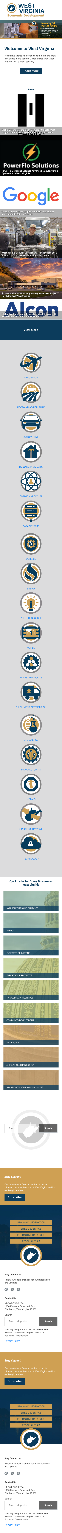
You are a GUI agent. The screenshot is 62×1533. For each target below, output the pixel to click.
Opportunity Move (30, 829)
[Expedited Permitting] (31, 943)
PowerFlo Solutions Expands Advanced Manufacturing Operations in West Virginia (30, 172)
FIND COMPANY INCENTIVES (19, 997)
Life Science (31, 739)
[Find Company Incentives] (31, 987)
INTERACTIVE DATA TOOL (31, 1235)
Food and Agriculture (31, 407)
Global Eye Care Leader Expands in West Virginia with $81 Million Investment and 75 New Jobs (29, 315)
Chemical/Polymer (31, 496)
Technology (31, 858)
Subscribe (15, 1197)
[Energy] (31, 920)
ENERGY (10, 930)
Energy (31, 588)
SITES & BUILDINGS (31, 1228)
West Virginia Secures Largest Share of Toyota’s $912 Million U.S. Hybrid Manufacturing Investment (29, 254)
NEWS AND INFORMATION (31, 1222)
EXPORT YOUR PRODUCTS (19, 975)
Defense (31, 558)
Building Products (31, 466)
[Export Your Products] (31, 965)
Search (48, 1128)
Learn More (31, 71)
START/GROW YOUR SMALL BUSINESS (24, 1087)
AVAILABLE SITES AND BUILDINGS (22, 908)
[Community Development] (31, 1010)
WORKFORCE (12, 1042)
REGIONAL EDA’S (31, 1241)
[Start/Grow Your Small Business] (31, 1077)
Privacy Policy (12, 1340)
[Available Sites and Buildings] (31, 898)
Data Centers (31, 526)
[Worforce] (31, 1032)
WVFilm (31, 647)
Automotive (31, 437)
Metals (30, 799)
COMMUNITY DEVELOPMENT (20, 1020)
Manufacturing (31, 769)
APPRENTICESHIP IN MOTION (20, 1064)
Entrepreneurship (31, 618)
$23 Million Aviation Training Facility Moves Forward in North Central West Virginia (29, 294)
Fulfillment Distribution (30, 707)
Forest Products (31, 677)
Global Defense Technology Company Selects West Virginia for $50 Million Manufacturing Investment (28, 131)
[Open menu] (53, 10)
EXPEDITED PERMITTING (18, 953)
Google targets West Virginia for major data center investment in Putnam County (28, 213)
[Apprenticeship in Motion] (31, 1054)
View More (31, 330)
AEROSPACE (31, 377)
